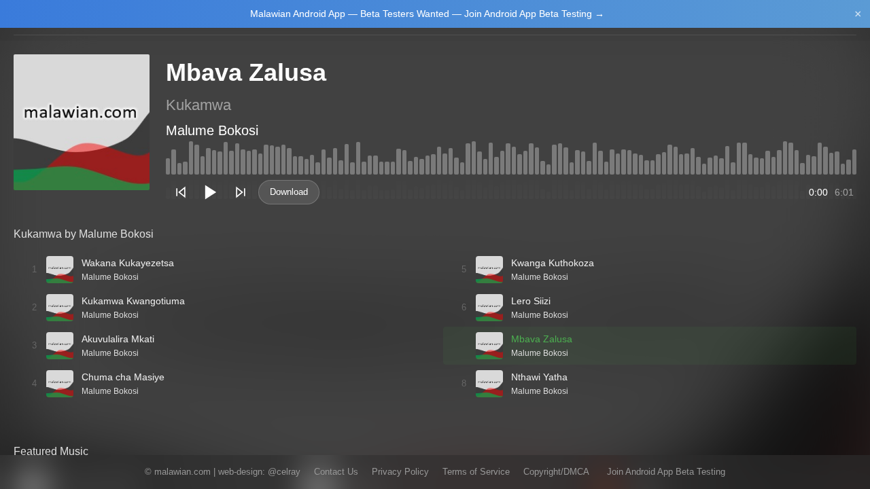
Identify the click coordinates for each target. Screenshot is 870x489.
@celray (284, 472)
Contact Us (336, 472)
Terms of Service (476, 472)
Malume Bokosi (212, 130)
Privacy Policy (400, 472)
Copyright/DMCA (556, 472)
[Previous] (181, 192)
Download (289, 192)
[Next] (240, 192)
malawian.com (182, 472)
